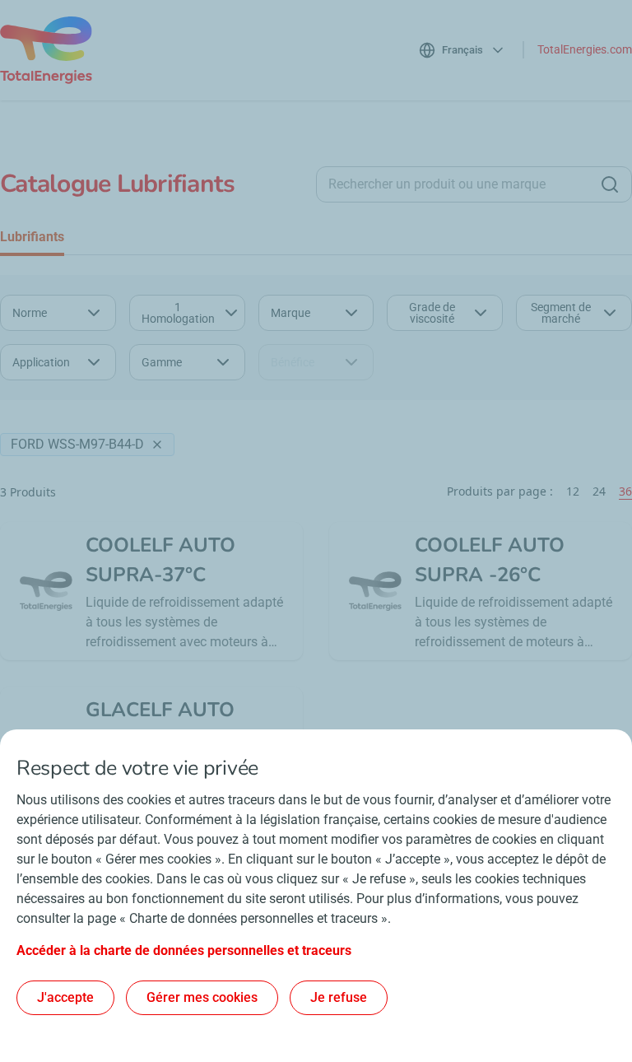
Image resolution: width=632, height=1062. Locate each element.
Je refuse (338, 997)
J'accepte (65, 997)
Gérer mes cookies (202, 997)
